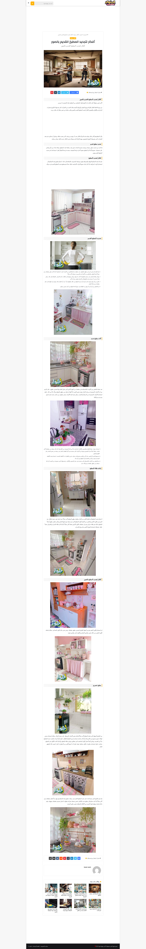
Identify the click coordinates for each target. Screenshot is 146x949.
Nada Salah (87, 867)
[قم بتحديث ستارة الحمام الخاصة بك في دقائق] (80, 903)
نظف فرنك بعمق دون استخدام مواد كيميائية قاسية (52, 910)
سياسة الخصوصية (44, 946)
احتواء (99, 946)
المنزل (81, 34)
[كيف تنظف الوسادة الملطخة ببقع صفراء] (66, 903)
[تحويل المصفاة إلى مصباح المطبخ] (95, 888)
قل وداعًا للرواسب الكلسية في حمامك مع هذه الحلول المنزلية (80, 895)
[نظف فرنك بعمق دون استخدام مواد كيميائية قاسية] (51, 903)
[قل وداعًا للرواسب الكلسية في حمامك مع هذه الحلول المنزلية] (80, 888)
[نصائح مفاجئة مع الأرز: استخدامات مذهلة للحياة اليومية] (66, 888)
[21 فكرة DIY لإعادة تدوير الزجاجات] (95, 903)
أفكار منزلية (76, 34)
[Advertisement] (73, 18)
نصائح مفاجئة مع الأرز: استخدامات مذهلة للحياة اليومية (66, 895)
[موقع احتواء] (110, 3)
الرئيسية (85, 34)
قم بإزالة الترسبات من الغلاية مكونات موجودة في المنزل (51, 895)
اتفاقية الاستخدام (36, 946)
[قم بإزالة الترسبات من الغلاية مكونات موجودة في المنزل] (51, 888)
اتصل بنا (30, 946)
